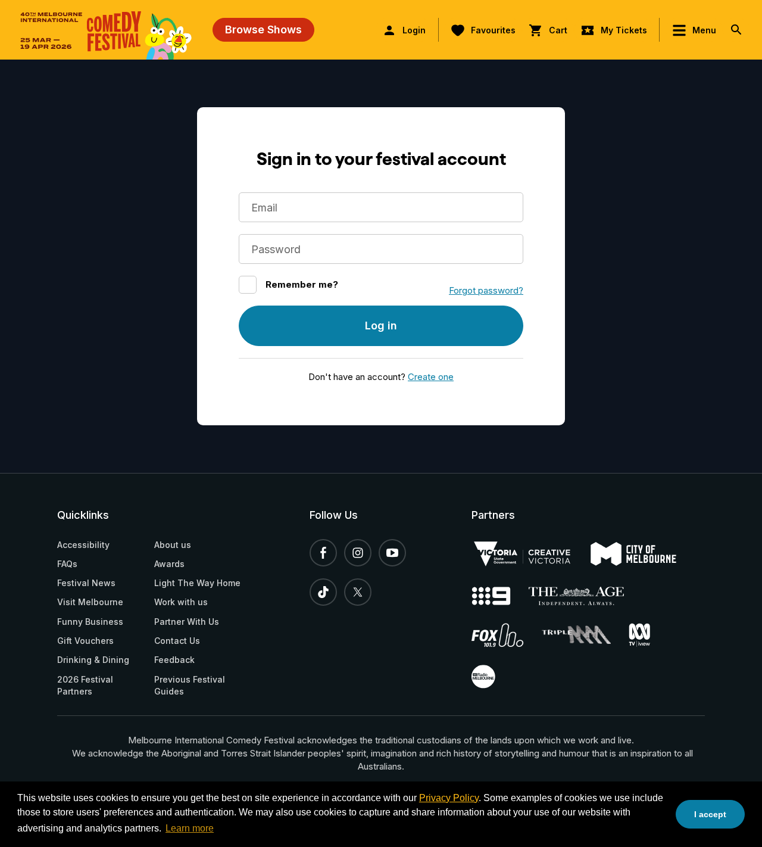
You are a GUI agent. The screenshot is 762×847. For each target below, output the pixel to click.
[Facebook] (323, 552)
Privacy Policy (449, 798)
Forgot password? (486, 290)
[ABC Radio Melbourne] (492, 677)
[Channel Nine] (500, 596)
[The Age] (585, 596)
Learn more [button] (189, 828)
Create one (431, 376)
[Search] (736, 30)
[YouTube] (392, 552)
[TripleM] (585, 634)
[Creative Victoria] (531, 554)
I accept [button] (710, 814)
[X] (357, 592)
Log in (381, 325)
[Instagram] (357, 552)
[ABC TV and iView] (648, 635)
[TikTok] (323, 592)
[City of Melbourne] (642, 554)
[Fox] (506, 635)
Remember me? (302, 284)
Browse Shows (263, 29)
